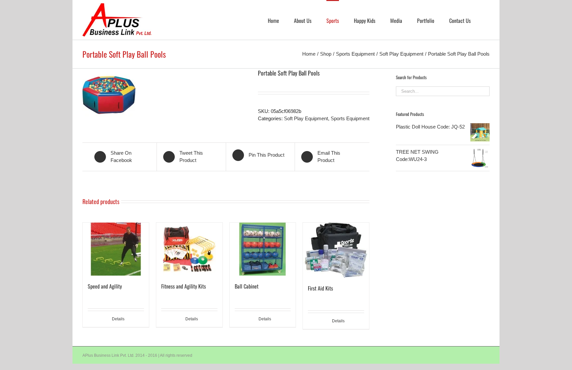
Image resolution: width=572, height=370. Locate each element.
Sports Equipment (350, 118)
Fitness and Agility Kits (183, 286)
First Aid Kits (320, 288)
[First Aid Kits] (336, 250)
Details (118, 319)
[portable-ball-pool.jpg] (165, 95)
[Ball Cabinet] (263, 249)
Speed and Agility (105, 286)
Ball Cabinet (247, 286)
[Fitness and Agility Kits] (189, 249)
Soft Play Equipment (306, 118)
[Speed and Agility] (116, 249)
